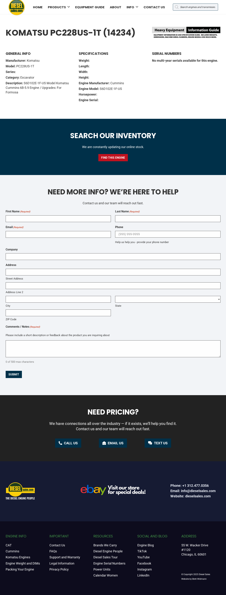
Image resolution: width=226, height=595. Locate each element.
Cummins (12, 551)
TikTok (142, 551)
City (8, 305)
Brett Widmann (199, 579)
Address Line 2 (14, 292)
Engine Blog (145, 545)
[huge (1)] (113, 491)
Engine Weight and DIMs (23, 563)
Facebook (144, 563)
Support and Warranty (64, 557)
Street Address (14, 278)
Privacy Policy (59, 569)
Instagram (144, 569)
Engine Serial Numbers (109, 563)
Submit (13, 374)
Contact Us (57, 545)
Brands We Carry (105, 545)
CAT (9, 545)
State (118, 305)
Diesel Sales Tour (105, 557)
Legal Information (61, 563)
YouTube (143, 557)
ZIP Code (11, 319)
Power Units (101, 569)
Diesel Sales (204, 574)
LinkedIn (143, 575)
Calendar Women (105, 575)
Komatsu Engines (18, 557)
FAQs (53, 551)
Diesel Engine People (108, 551)
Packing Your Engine (20, 569)
